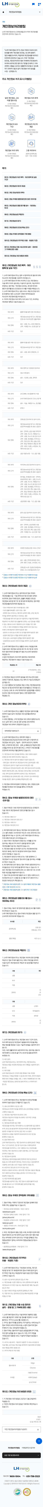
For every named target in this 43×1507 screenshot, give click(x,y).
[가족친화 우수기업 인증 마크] (27, 1492)
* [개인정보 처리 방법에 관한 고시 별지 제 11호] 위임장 (19, 890)
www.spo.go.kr (8, 1223)
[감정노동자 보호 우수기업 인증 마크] (18, 1492)
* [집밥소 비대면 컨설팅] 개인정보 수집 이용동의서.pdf (19, 578)
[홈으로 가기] (3, 12)
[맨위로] (39, 1441)
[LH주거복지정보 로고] (10, 4)
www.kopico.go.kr (9, 1212)
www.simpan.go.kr (9, 1250)
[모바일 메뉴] (39, 4)
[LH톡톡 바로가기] (33, 4)
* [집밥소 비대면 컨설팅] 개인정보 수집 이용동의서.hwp (19, 575)
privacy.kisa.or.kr (8, 1217)
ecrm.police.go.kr (9, 1228)
